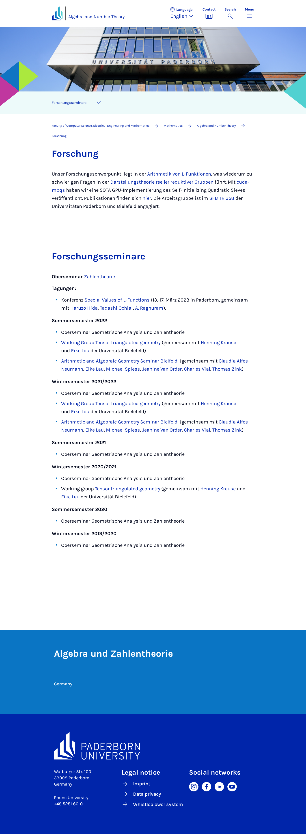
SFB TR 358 (221, 198)
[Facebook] (206, 786)
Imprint (141, 784)
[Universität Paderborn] (153, 746)
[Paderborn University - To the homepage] (57, 13)
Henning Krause (218, 342)
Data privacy (147, 794)
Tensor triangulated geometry (127, 489)
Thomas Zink (227, 369)
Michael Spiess (123, 369)
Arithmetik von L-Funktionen (179, 174)
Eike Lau (80, 351)
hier (146, 198)
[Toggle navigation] (99, 102)
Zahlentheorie (99, 277)
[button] (184, 13)
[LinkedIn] (219, 786)
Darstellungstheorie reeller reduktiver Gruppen (161, 182)
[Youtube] (232, 786)
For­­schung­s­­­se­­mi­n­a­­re (69, 102)
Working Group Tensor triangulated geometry (111, 342)
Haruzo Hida (84, 308)
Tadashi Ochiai (116, 308)
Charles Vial (197, 369)
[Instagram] (193, 786)
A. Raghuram (149, 308)
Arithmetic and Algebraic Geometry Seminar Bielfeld (119, 361)
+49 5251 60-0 (68, 803)
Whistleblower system (158, 804)
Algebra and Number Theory (96, 16)
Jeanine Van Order (162, 369)
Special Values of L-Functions (117, 300)
